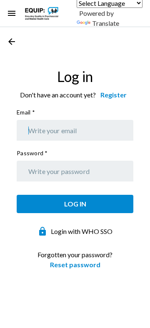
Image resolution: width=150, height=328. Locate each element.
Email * (26, 112)
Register (113, 95)
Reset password (75, 264)
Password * (32, 153)
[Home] (41, 13)
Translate (105, 23)
